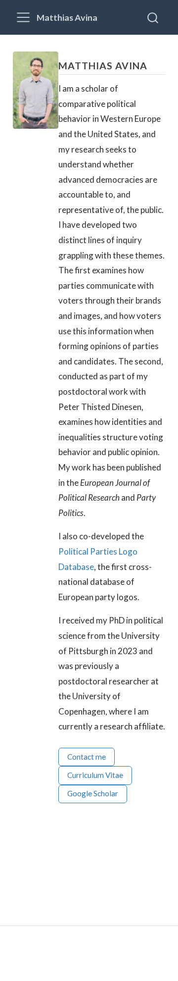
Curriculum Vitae (95, 775)
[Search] (152, 17)
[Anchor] (154, 65)
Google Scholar (92, 793)
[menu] (23, 17)
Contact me (86, 756)
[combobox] (153, 17)
